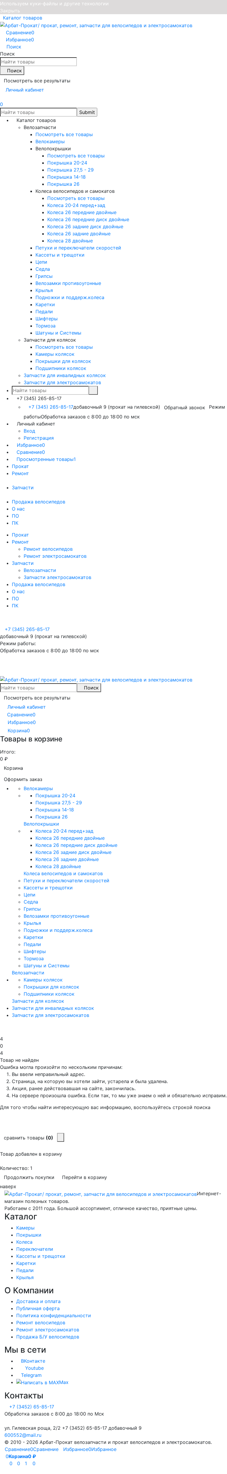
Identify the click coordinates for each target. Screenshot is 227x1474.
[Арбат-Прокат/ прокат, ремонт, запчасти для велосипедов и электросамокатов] (100, 1193)
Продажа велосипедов (38, 502)
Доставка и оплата (38, 1301)
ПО (15, 516)
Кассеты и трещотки (40, 1256)
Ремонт (20, 473)
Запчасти (23, 487)
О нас (18, 509)
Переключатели (34, 1249)
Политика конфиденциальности (53, 1315)
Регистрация (39, 438)
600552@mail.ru (22, 1435)
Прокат (20, 466)
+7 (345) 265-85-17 (50, 407)
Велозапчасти (40, 570)
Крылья (25, 1277)
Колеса (24, 1242)
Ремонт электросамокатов (55, 556)
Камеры (25, 1228)
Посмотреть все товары (64, 134)
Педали (25, 1270)
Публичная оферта (38, 1308)
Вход (29, 431)
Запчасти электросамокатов (57, 577)
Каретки (26, 1263)
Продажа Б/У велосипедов (47, 1337)
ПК (15, 523)
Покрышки (28, 1235)
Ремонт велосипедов (48, 549)
